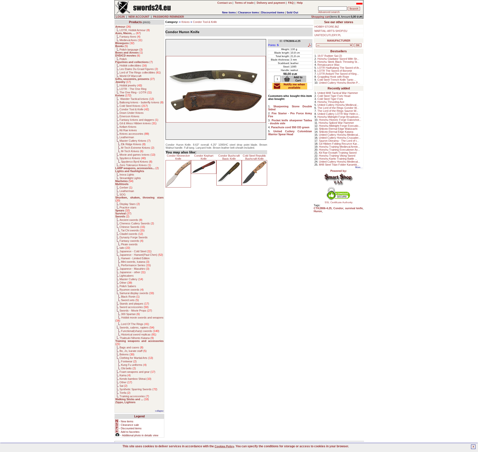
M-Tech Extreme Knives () (137, 147)
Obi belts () (128, 368)
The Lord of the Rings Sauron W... (337, 110)
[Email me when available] (289, 87)
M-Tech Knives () (132, 151)
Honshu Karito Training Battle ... (338, 158)
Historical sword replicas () (138, 334)
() (123, 26)
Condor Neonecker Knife (178, 157)
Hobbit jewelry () (131, 85)
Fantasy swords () (131, 240)
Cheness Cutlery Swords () (137, 223)
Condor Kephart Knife (203, 157)
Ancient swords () (131, 219)
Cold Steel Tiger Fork (330, 98)
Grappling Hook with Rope (333, 76)
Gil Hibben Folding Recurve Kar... (339, 143)
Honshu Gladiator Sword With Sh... (338, 58)
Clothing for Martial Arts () (136, 357)
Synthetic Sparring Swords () (138, 389)
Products (135, 22)
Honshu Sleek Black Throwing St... (338, 61)
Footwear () (129, 361)
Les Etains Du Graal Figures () (139, 68)
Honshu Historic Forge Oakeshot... (340, 119)
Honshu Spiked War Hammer (336, 122)
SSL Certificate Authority (339, 202)
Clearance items (248, 12)
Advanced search (329, 11)
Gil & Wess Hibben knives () (138, 123)
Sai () (123, 385)
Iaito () (125, 247)
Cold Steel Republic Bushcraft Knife (254, 157)
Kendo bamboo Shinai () (135, 378)
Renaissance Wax (328, 64)
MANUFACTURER (338, 40)
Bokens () (127, 354)
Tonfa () (125, 392)
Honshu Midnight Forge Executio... (339, 125)
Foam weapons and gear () (137, 371)
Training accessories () (134, 396)
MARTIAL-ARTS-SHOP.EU (330, 30)
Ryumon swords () (132, 289)
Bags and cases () (131, 347)
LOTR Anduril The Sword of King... (338, 73)
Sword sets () (130, 300)
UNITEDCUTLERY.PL (327, 35)
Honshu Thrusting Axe (330, 101)
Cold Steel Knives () (134, 105)
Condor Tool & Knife (205, 21)
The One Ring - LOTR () (136, 92)
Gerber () (126, 187)
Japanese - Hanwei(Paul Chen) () (141, 254)
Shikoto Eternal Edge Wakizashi (338, 128)
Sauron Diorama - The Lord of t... (339, 140)
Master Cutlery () (131, 279)
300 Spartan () (130, 314)
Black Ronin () (130, 296)
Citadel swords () (131, 233)
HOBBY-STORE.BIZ (326, 26)
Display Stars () (130, 203)
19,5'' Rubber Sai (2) (329, 55)
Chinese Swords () (132, 226)
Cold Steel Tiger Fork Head (333, 95)
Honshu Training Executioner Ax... (339, 149)
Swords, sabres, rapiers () (137, 327)
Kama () (125, 375)
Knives (185, 21)
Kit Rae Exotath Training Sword (338, 152)
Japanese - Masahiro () (134, 268)
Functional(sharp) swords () (140, 330)
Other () (126, 282)
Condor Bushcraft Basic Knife (229, 157)
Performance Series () (136, 265)
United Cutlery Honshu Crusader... (339, 137)
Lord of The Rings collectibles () (140, 72)
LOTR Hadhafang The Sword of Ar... (339, 67)
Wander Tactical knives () (137, 98)
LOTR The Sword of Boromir (334, 70)
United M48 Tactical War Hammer (337, 92)
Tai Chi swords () (133, 230)
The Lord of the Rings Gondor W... (338, 107)
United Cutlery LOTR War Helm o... (338, 113)
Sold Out (292, 12)
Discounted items (272, 12)
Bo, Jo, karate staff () (133, 350)
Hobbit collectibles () (133, 65)
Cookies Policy (224, 446)
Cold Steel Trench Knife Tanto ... (336, 79)
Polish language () (131, 49)
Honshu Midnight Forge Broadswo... (339, 116)
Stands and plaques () (134, 303)
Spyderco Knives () (133, 158)
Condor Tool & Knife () (134, 109)
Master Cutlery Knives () (135, 140)
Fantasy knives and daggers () (139, 119)
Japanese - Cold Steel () (136, 251)
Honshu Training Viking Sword (337, 155)
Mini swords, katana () (135, 261)
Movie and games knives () (137, 154)
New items (229, 12)
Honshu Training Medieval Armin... (339, 146)
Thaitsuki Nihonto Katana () (137, 337)
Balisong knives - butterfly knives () (142, 102)
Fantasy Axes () (130, 36)
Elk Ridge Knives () (133, 144)
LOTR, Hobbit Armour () (135, 30)
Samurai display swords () (137, 293)
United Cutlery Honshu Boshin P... (339, 82)
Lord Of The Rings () (135, 324)
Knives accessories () (134, 133)
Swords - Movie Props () (136, 310)
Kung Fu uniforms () (134, 364)
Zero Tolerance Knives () (135, 165)
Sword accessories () (134, 307)
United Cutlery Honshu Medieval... (337, 104)
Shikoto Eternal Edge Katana (336, 131)
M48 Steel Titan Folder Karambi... (339, 164)
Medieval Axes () (131, 40)
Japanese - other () (133, 272)
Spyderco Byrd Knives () (136, 161)
